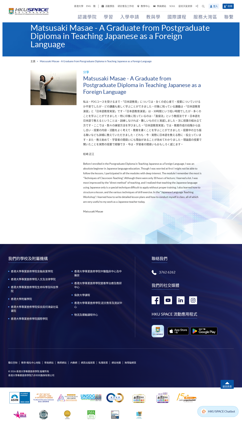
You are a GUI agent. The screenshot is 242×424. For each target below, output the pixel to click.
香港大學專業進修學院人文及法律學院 (33, 279)
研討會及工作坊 (126, 6)
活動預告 (109, 6)
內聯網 (73, 362)
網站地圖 (116, 362)
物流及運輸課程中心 (86, 314)
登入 (215, 6)
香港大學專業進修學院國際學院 (29, 318)
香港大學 (78, 6)
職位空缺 (12, 362)
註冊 (230, 6)
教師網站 (62, 362)
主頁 (32, 61)
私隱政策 (103, 362)
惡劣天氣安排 (185, 6)
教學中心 (145, 6)
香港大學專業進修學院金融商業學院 (32, 271)
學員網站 (161, 6)
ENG (88, 6)
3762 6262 (167, 272)
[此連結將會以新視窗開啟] (178, 331)
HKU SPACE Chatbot (221, 411)
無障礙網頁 (130, 362)
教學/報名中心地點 (30, 362)
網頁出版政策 (88, 362)
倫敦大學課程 (82, 295)
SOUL (172, 6)
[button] (203, 6)
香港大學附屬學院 (21, 298)
